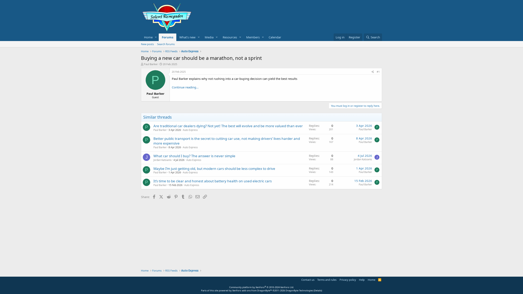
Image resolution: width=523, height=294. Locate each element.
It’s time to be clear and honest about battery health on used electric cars (212, 181)
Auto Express (190, 130)
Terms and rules (326, 280)
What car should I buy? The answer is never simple (194, 156)
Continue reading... (185, 87)
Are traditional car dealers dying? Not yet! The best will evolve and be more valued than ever (228, 126)
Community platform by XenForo (261, 287)
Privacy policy (348, 280)
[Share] (372, 72)
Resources (230, 37)
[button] (156, 37)
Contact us (307, 280)
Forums (167, 37)
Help (362, 280)
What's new (187, 37)
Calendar (275, 37)
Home (148, 37)
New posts (147, 44)
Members (253, 37)
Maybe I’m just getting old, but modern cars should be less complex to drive (214, 168)
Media (209, 37)
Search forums (166, 44)
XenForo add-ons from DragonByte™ (252, 290)
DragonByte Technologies (299, 290)
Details (317, 290)
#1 (378, 72)
